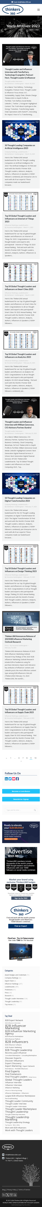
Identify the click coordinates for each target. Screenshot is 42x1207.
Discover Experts (13, 1058)
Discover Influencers (14, 1060)
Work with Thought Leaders (19, 1130)
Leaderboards (22, 152)
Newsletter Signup (21, 799)
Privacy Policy (12, 1190)
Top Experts (8, 1125)
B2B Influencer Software (13, 1045)
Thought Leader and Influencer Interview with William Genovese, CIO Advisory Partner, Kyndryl (19, 425)
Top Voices (9, 1004)
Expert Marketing (13, 1066)
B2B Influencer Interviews (12, 1023)
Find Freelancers (13, 1074)
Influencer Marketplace (12, 1093)
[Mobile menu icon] (38, 9)
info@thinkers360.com (24, 2)
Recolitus (27, 1205)
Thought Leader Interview (15, 1104)
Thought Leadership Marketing (17, 1118)
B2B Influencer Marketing (15, 1026)
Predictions (9, 990)
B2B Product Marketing (13, 1047)
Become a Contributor (21, 791)
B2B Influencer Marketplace (14, 1036)
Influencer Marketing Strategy (13, 1090)
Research (8, 996)
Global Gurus (32, 1077)
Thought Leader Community (19, 1101)
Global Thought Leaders (18, 1080)
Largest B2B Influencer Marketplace (20, 1096)
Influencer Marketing (12, 1088)
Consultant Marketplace (12, 1055)
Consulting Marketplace (29, 1055)
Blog (3, 1190)
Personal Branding (11, 1098)
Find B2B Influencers (21, 1069)
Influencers (25, 1093)
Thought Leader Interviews (13, 81)
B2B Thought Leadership (18, 1050)
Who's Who (16, 1125)
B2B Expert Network (14, 1020)
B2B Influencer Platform (12, 1039)
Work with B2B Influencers (15, 1128)
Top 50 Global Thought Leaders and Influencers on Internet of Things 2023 (20, 219)
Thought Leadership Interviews (15, 1114)
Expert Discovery (13, 1063)
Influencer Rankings (11, 225)
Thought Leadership (12, 1001)
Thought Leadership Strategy (17, 1122)
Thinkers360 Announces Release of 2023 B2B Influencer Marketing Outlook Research (20, 639)
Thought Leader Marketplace (21, 1109)
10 (35, 758)
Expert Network (29, 1066)
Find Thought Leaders (16, 1077)
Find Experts (12, 1071)
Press (7, 645)
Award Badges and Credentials (15, 975)
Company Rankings (11, 152)
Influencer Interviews (13, 1085)
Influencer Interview (13, 1082)
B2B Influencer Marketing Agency (20, 1032)
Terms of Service (24, 1190)
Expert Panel (9, 981)
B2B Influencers (16, 1042)
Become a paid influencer (16, 1053)
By (14, 84)
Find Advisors (9, 1069)
